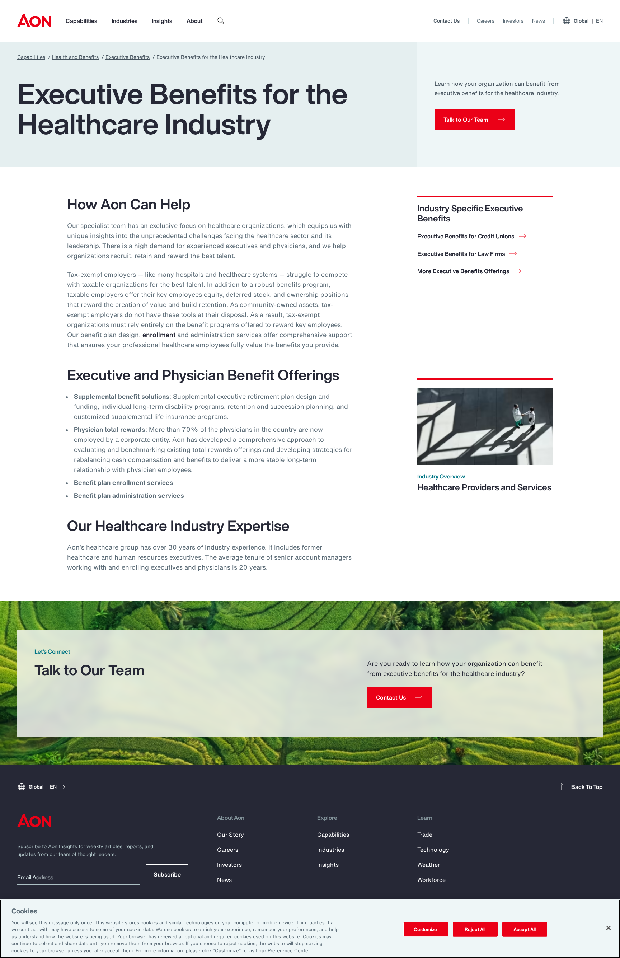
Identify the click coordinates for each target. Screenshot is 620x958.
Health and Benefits (75, 57)
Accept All (524, 929)
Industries (124, 21)
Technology (433, 849)
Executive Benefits (127, 57)
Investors (513, 20)
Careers (485, 20)
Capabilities (81, 21)
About (194, 21)
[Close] (608, 928)
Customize (425, 929)
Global (588, 20)
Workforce (431, 879)
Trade (424, 834)
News (538, 20)
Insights (162, 21)
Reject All (475, 929)
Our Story (230, 834)
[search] (221, 20)
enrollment (159, 334)
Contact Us (446, 20)
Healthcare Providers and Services (484, 487)
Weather (428, 864)
